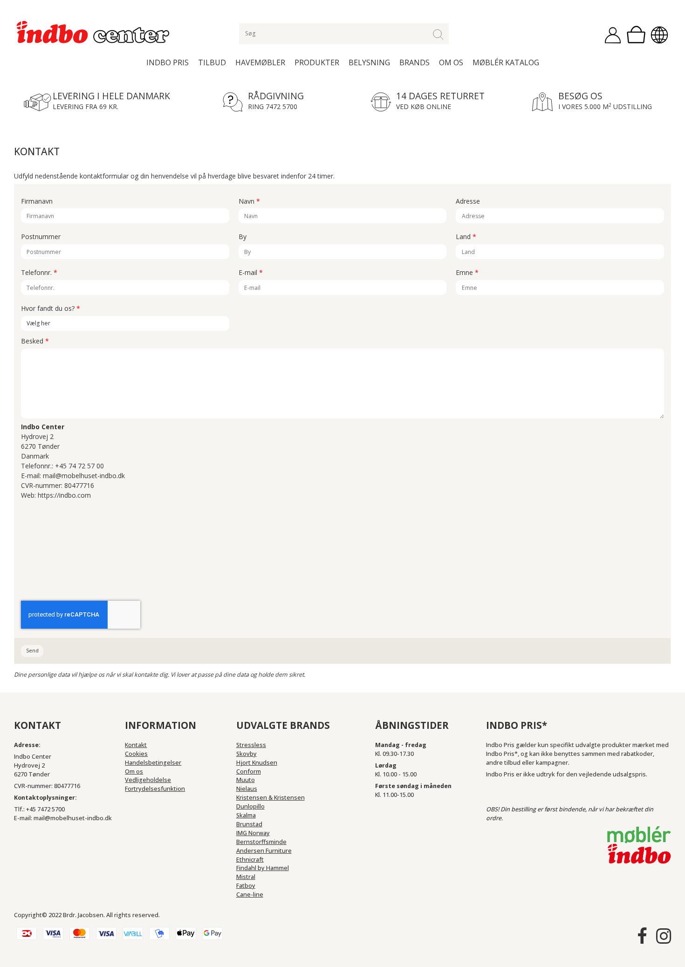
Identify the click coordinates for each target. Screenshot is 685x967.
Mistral (245, 877)
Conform (248, 771)
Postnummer (41, 237)
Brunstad (249, 824)
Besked (35, 341)
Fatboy (245, 886)
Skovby (246, 754)
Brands (414, 62)
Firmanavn (37, 202)
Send (32, 650)
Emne (467, 273)
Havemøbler (260, 62)
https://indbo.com (64, 495)
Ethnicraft (250, 860)
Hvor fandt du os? (50, 309)
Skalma (246, 815)
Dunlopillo (250, 806)
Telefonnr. (39, 273)
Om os (451, 62)
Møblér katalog (506, 62)
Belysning (369, 62)
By (243, 237)
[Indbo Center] (93, 32)
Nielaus (246, 789)
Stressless (251, 745)
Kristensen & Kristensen (270, 798)
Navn (249, 202)
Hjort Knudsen (256, 763)
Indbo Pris (167, 62)
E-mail (251, 273)
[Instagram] (663, 936)
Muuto (245, 780)
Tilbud (212, 62)
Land (466, 237)
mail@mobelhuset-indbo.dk (84, 475)
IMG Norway (253, 833)
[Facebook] (642, 936)
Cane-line (249, 894)
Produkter (317, 62)
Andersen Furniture (264, 851)
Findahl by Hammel (262, 868)
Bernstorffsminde (261, 842)
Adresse (468, 202)
